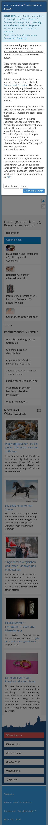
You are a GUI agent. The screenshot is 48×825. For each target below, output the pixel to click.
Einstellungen (11, 186)
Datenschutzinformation (15, 85)
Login (24, 186)
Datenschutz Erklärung (15, 38)
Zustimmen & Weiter (33, 190)
